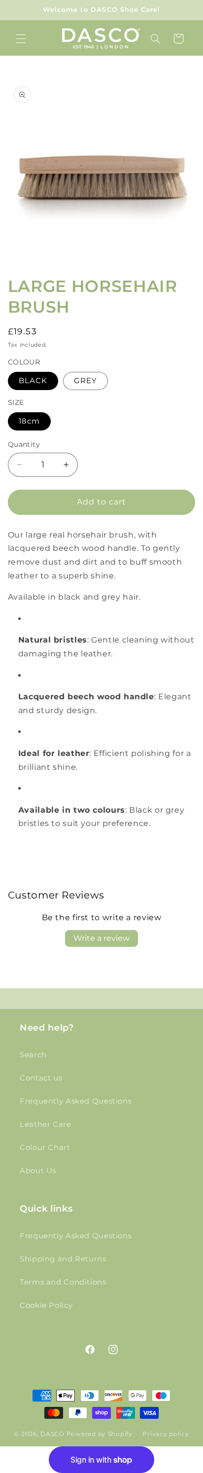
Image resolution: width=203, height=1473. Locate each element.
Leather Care (45, 1124)
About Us (38, 1170)
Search (33, 1054)
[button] (20, 38)
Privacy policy (165, 1434)
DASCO (52, 1434)
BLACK (33, 380)
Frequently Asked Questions (76, 1101)
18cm (29, 421)
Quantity (24, 444)
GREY (85, 380)
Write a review (101, 938)
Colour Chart (45, 1147)
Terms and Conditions (63, 1282)
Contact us (41, 1078)
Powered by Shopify (100, 1434)
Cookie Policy (46, 1305)
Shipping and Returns (63, 1259)
